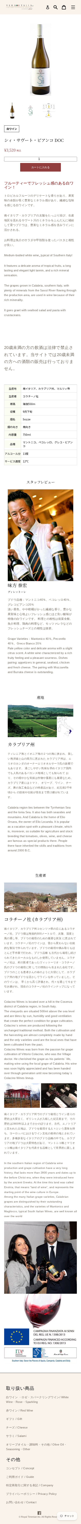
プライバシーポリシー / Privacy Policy (31, 1493)
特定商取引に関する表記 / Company (29, 1485)
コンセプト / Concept (20, 1468)
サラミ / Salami (16, 1435)
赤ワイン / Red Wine (19, 1410)
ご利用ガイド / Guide (20, 1476)
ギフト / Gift (14, 1418)
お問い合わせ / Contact (21, 1502)
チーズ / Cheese (17, 1427)
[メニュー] (73, 7)
